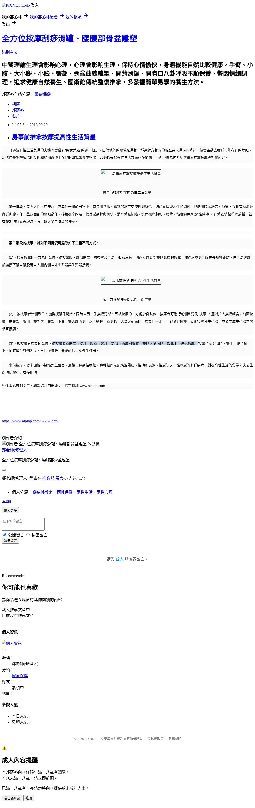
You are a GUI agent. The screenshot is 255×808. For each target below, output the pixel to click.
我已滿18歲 (12, 798)
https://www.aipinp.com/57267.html (30, 421)
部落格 (18, 110)
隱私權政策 (155, 739)
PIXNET (90, 739)
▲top (6, 501)
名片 (16, 116)
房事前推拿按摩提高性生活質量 (54, 137)
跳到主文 (10, 52)
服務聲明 (174, 739)
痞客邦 (48, 478)
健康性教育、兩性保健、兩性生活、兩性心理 (73, 492)
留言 (59, 478)
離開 (28, 798)
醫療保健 (43, 94)
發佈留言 (10, 541)
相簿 (16, 104)
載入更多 (10, 510)
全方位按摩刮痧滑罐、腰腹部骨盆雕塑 (69, 38)
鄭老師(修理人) (15, 450)
